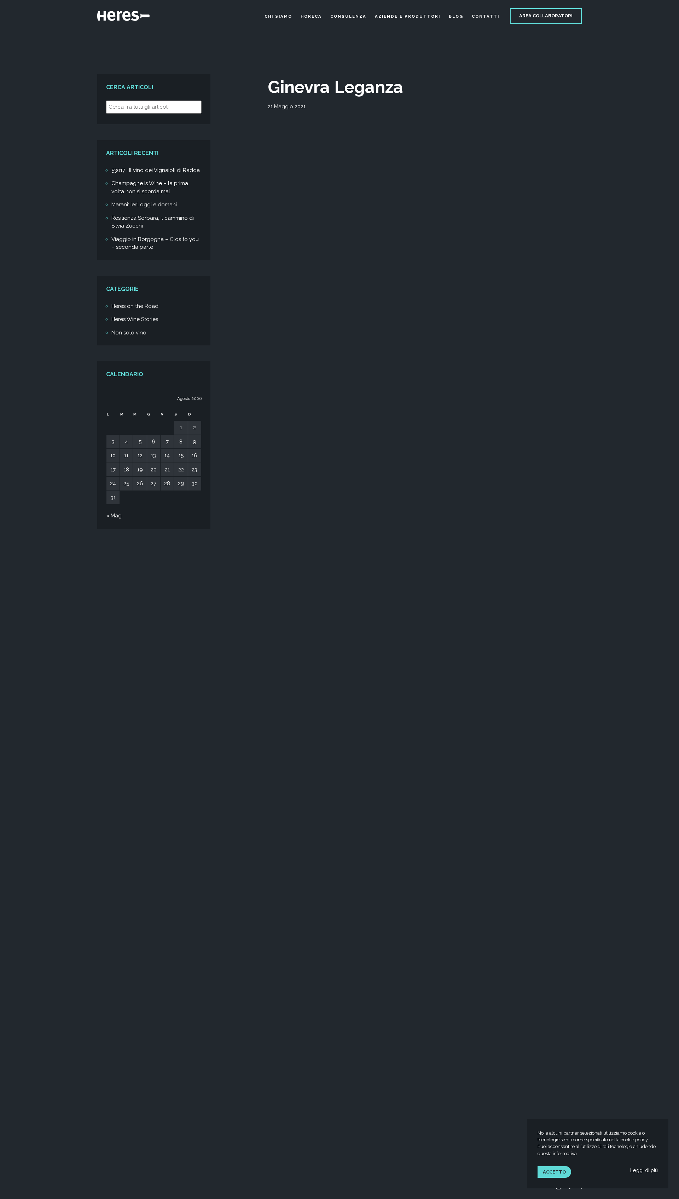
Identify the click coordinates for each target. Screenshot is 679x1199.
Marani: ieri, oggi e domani (144, 204)
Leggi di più (644, 1170)
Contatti (485, 16)
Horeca (311, 16)
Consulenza (348, 16)
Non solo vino (128, 332)
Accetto (554, 1172)
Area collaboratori (546, 15)
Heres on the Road (134, 306)
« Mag (114, 515)
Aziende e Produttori (407, 16)
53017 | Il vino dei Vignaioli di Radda (155, 170)
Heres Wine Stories (134, 319)
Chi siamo (278, 16)
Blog (456, 16)
